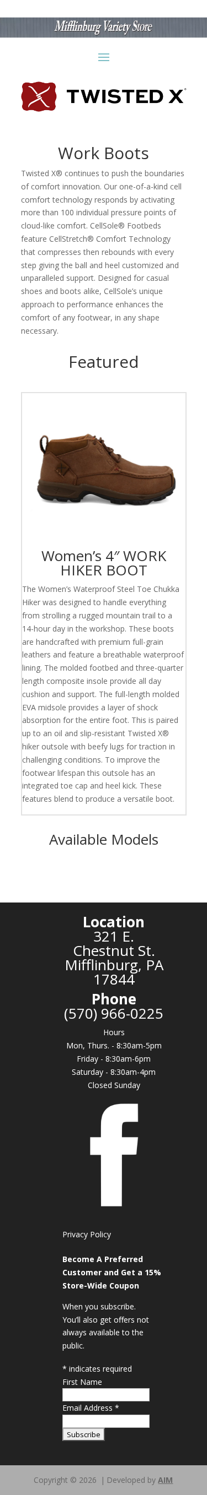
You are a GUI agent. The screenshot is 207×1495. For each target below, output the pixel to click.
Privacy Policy (86, 1234)
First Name (82, 1382)
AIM (165, 1480)
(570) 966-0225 (113, 1013)
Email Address (90, 1407)
